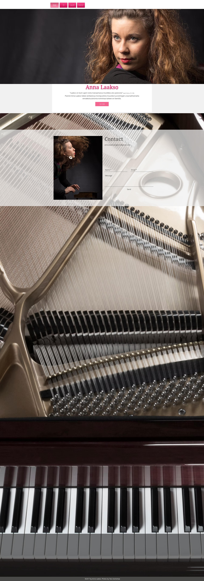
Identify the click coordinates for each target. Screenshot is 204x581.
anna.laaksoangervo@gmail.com (117, 145)
